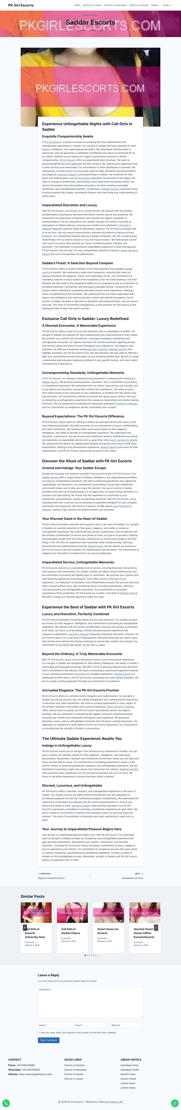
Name (43, 1025)
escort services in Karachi (123, 440)
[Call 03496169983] (6, 1103)
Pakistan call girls (129, 769)
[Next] (156, 927)
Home (77, 5)
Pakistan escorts (110, 189)
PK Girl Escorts (53, 142)
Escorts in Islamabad (115, 5)
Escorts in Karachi (138, 5)
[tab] (85, 955)
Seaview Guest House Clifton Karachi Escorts (144, 933)
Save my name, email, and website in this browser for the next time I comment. (79, 1032)
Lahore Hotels (128, 1087)
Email (79, 1025)
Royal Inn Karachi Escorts (51, 876)
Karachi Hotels (128, 1078)
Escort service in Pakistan (120, 706)
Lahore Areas (128, 1083)
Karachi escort (95, 546)
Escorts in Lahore (92, 5)
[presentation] (36, 912)
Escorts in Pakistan (79, 634)
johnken (83, 30)
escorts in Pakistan (127, 403)
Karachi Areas (90, 15)
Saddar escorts (50, 382)
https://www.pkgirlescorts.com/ (30, 1074)
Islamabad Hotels (130, 1069)
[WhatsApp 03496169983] (175, 1103)
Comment (45, 989)
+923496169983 (21, 1065)
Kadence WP (116, 1102)
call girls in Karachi (97, 349)
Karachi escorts (109, 447)
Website (115, 1025)
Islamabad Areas (130, 1065)
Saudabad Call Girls (132, 876)
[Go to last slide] (25, 927)
